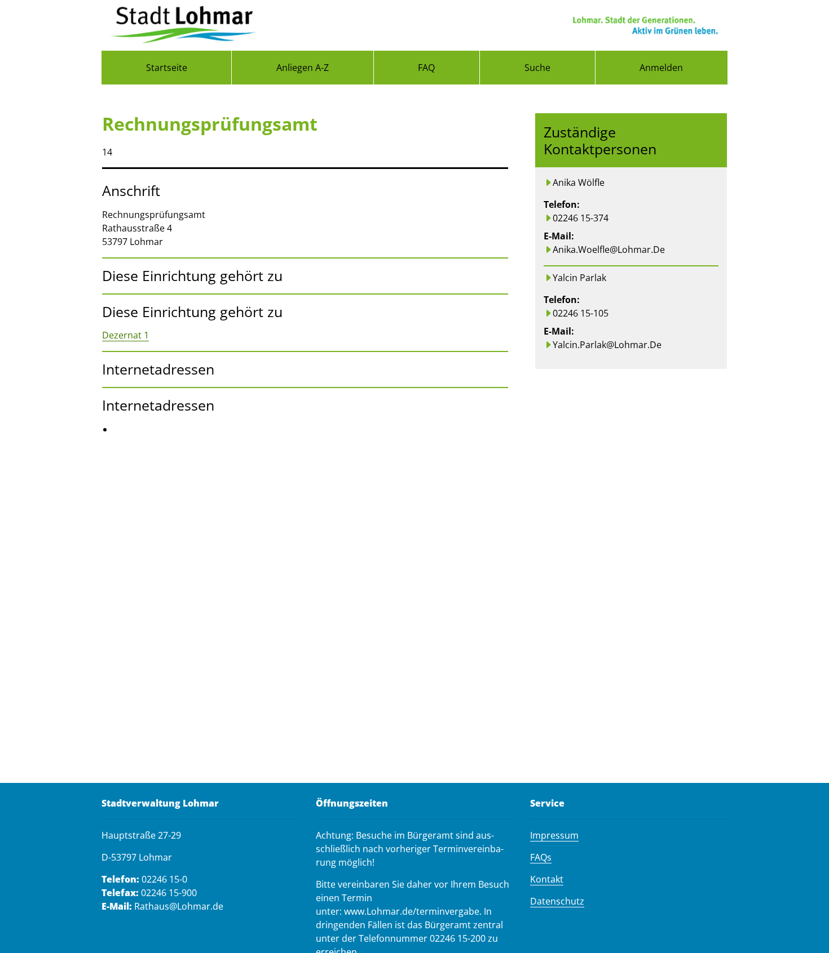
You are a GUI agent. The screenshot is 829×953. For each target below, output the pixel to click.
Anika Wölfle (579, 182)
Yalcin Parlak (579, 277)
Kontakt (546, 879)
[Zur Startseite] (183, 25)
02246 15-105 (580, 313)
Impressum (554, 835)
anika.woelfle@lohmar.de (609, 249)
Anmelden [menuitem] (661, 67)
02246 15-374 (580, 218)
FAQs (541, 857)
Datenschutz (557, 901)
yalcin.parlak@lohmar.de (607, 345)
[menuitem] (166, 67)
